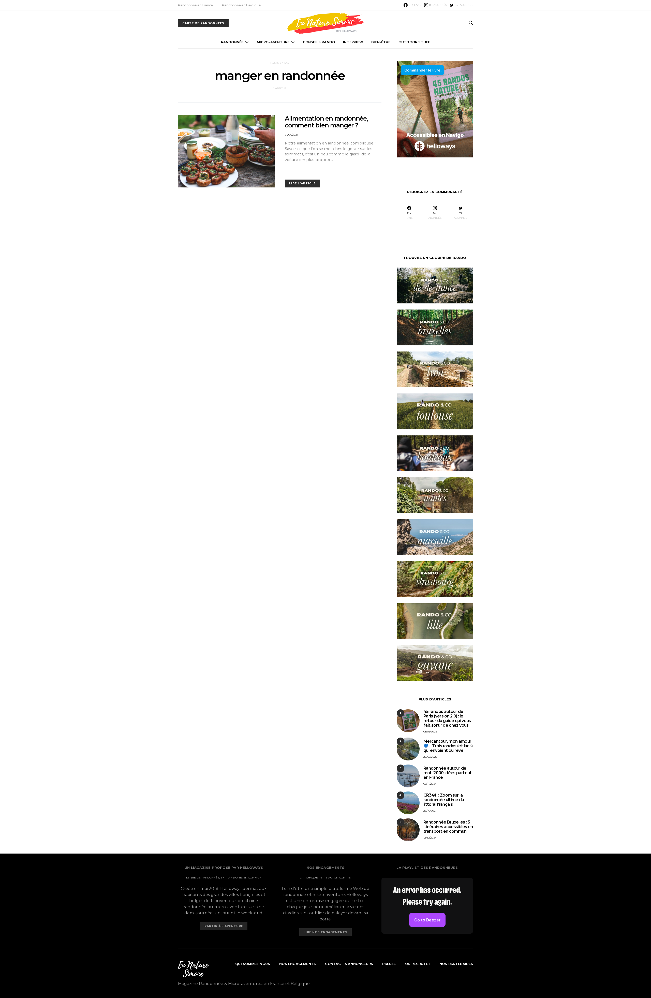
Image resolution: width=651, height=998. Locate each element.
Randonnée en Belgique (241, 5)
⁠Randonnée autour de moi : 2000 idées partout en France (447, 773)
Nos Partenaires (456, 964)
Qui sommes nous (252, 964)
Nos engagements (297, 964)
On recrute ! (417, 964)
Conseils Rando (319, 42)
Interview (353, 42)
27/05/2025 (430, 756)
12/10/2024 (430, 837)
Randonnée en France (195, 5)
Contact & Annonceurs (349, 964)
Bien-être (380, 42)
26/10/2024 (430, 810)
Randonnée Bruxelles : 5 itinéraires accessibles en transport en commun (448, 827)
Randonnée (232, 42)
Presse (389, 964)
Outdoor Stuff (414, 42)
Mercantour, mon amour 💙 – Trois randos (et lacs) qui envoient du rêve (447, 746)
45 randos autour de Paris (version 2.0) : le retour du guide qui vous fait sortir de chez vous (447, 718)
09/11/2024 (430, 783)
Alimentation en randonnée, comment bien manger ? (326, 122)
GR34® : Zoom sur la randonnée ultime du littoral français (443, 800)
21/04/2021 (291, 134)
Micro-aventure (273, 42)
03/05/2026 (430, 731)
